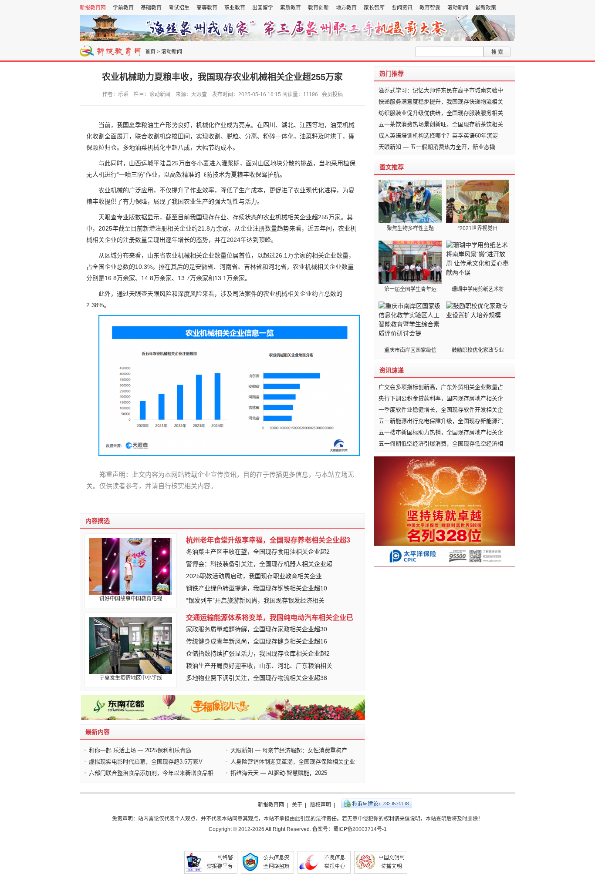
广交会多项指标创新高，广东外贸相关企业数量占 (441, 387)
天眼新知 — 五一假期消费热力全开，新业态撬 (437, 147)
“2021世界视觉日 (478, 228)
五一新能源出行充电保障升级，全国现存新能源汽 (441, 421)
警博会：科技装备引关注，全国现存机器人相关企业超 (259, 563)
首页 (150, 52)
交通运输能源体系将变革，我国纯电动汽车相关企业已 (269, 617)
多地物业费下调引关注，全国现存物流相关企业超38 (256, 677)
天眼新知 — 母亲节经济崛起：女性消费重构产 (288, 750)
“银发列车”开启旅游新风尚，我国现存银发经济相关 (255, 600)
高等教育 (206, 8)
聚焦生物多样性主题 (410, 228)
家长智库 (374, 8)
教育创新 (318, 8)
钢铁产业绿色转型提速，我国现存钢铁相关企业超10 (256, 588)
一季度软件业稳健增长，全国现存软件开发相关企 (441, 409)
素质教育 (290, 8)
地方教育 (346, 8)
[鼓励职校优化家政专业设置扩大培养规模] (477, 323)
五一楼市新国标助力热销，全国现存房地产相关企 (441, 432)
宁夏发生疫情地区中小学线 (130, 678)
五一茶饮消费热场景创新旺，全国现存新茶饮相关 (441, 124)
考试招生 (179, 8)
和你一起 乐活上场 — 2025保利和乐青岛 (140, 750)
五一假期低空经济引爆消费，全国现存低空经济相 (441, 443)
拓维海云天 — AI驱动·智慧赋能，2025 (278, 773)
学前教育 (123, 8)
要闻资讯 (402, 8)
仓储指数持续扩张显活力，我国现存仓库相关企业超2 (258, 653)
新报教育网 (93, 8)
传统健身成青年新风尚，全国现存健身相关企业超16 (256, 641)
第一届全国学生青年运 (410, 289)
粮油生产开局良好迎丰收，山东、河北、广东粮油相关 (259, 665)
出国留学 (262, 8)
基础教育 (151, 8)
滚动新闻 (457, 8)
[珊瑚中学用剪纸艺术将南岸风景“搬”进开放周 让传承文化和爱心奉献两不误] (477, 262)
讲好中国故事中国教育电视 (130, 599)
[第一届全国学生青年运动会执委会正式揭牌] (410, 262)
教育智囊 (429, 8)
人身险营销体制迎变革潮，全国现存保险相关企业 (292, 761)
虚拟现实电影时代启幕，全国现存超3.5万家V (146, 761)
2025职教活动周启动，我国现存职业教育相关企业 (254, 576)
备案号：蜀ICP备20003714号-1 (349, 829)
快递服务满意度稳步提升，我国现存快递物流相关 (441, 101)
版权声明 (320, 805)
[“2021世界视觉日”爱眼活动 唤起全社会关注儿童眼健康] (477, 201)
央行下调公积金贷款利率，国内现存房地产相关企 (441, 398)
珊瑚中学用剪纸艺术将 (478, 289)
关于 (297, 805)
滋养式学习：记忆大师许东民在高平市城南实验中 (441, 90)
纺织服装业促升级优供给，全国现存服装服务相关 (441, 113)
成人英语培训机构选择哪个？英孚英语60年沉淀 (438, 135)
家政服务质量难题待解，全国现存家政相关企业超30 (256, 629)
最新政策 (485, 8)
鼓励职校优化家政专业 (478, 350)
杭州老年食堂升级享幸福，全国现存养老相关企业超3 (268, 540)
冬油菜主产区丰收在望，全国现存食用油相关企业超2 (258, 551)
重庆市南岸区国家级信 (410, 350)
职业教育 (234, 8)
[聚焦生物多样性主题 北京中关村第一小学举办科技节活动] (410, 201)
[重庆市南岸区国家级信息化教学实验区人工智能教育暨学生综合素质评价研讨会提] (410, 323)
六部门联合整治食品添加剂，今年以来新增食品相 (151, 773)
